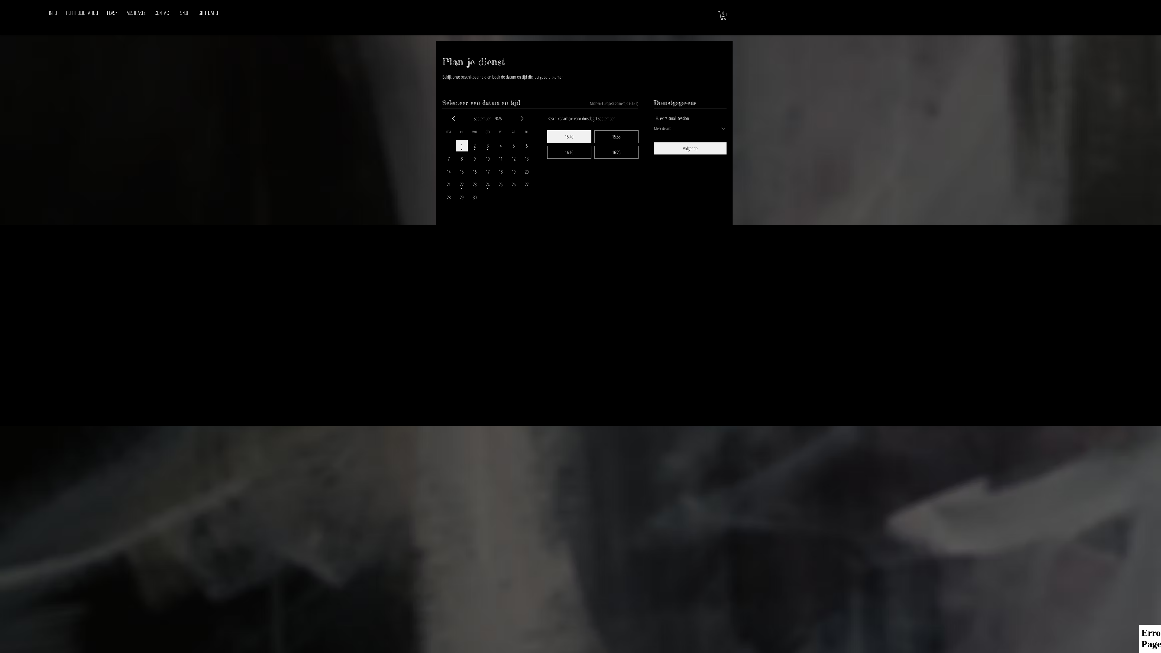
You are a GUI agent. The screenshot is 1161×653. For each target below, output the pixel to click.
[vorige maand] (453, 118)
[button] (723, 15)
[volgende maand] (521, 118)
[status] (614, 103)
